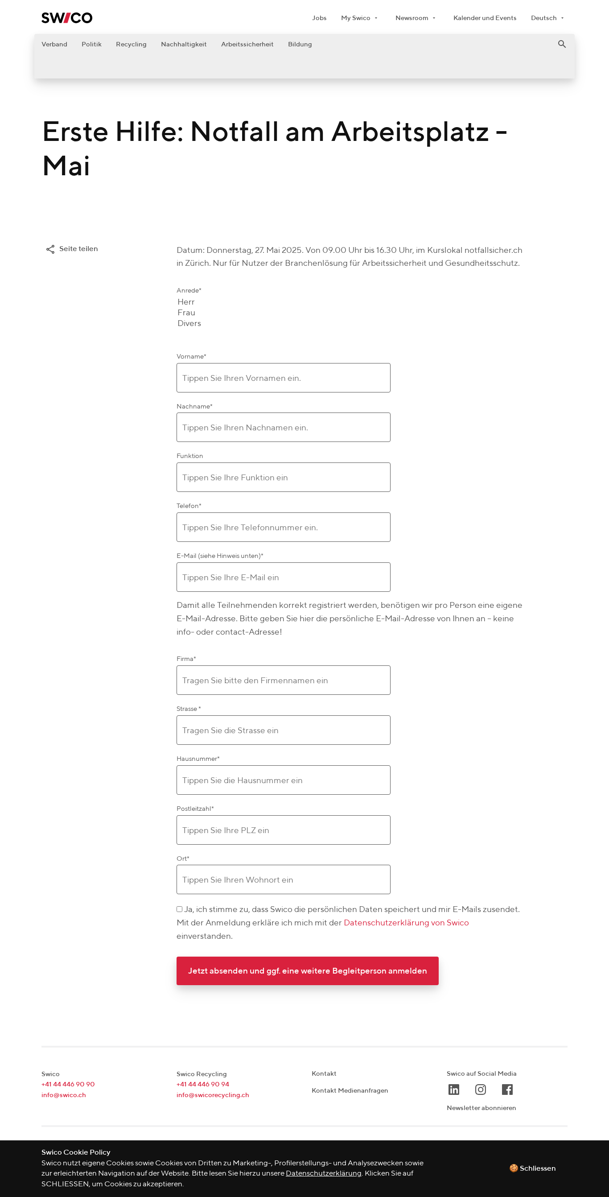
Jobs (319, 18)
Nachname (195, 406)
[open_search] (562, 44)
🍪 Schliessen (532, 1168)
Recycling (131, 44)
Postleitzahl (195, 808)
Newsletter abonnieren (481, 1108)
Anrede (189, 290)
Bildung (300, 44)
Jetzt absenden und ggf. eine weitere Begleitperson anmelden (307, 971)
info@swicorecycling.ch (213, 1095)
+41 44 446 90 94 (203, 1084)
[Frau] (189, 313)
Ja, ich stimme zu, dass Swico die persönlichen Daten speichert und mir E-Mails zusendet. (352, 909)
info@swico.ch (63, 1095)
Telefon (189, 506)
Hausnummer (198, 758)
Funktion (190, 456)
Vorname (191, 356)
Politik (92, 44)
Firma (186, 659)
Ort (183, 858)
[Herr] (189, 302)
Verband (54, 44)
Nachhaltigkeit (184, 44)
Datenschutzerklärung (324, 1173)
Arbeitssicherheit (247, 44)
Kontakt (324, 1073)
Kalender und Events (485, 18)
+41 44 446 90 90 (68, 1084)
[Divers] (189, 323)
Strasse (189, 709)
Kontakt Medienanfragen (350, 1090)
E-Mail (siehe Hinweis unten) (220, 556)
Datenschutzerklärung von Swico (406, 923)
